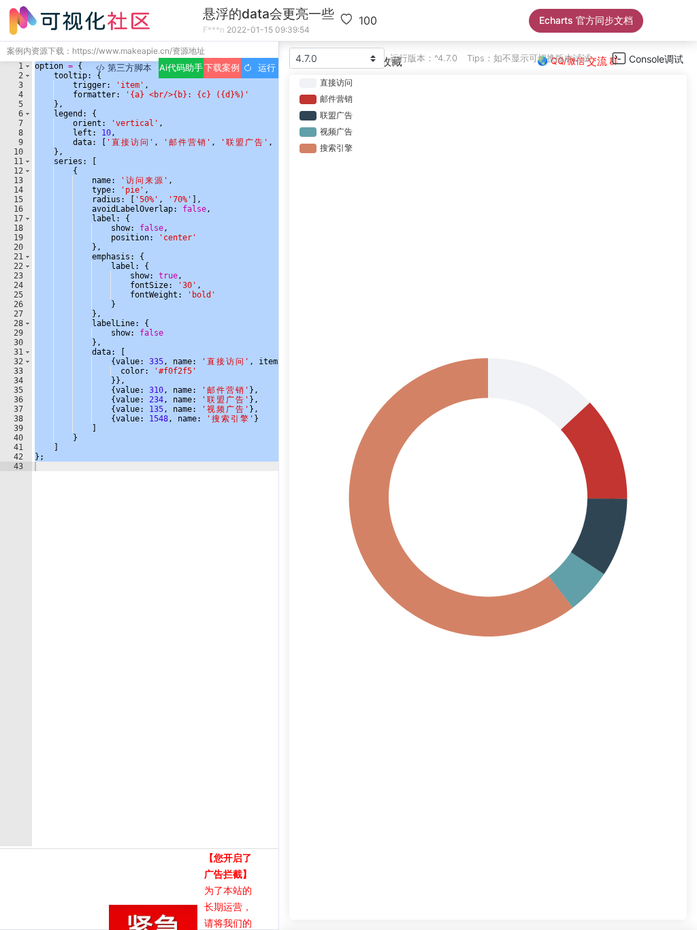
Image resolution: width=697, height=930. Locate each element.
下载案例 (222, 68)
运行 (264, 68)
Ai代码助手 (181, 68)
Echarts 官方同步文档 (586, 20)
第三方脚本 (128, 68)
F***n (214, 30)
